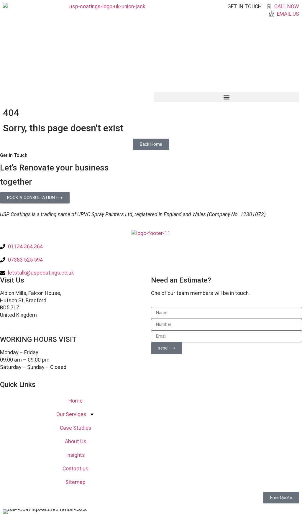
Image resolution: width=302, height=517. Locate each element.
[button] (226, 97)
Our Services (71, 414)
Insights (75, 455)
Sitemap (75, 482)
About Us (75, 441)
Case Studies (75, 428)
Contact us (75, 469)
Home (75, 401)
